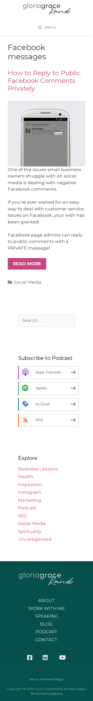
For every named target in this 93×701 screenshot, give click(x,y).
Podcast (27, 507)
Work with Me (46, 608)
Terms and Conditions (46, 693)
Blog (46, 624)
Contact (46, 639)
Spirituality (29, 531)
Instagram (29, 492)
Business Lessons (38, 468)
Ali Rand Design (52, 679)
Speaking (46, 616)
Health (25, 476)
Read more (27, 263)
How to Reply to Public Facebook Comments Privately (44, 80)
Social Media (27, 282)
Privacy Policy (74, 689)
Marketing (29, 500)
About (46, 600)
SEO (22, 515)
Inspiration (30, 484)
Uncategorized (35, 539)
